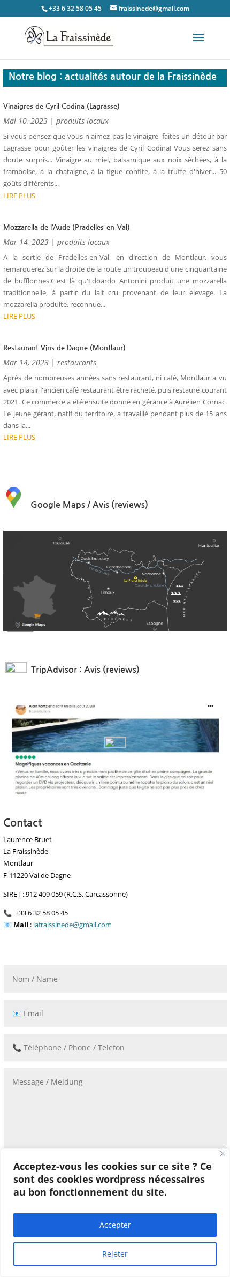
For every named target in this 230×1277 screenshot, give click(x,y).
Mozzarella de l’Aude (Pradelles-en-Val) (66, 227)
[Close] (222, 1153)
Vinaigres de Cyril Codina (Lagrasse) (61, 106)
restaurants (76, 362)
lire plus (19, 195)
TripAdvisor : (56, 670)
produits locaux (82, 121)
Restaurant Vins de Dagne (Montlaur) (64, 347)
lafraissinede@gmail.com (72, 924)
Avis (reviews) (112, 670)
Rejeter (115, 1254)
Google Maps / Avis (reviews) (89, 505)
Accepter (115, 1225)
